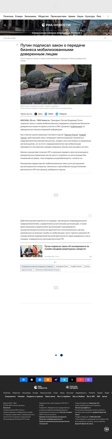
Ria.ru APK (91, 396)
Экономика (26, 393)
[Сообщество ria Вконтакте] (40, 380)
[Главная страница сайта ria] (56, 25)
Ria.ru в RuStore (79, 396)
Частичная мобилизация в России (47, 270)
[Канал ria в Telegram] (64, 380)
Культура (70, 393)
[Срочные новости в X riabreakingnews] (80, 380)
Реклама (21, 396)
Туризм (100, 393)
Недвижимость (81, 393)
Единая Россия (71, 135)
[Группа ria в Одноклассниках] (48, 380)
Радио (107, 393)
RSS (98, 396)
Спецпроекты (10, 396)
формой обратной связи (84, 424)
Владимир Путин (62, 266)
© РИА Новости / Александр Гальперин (32, 106)
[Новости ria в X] (72, 380)
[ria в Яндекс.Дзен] (32, 380)
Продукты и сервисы (35, 396)
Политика (6, 393)
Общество (16, 393)
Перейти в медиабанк (51, 106)
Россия (86, 266)
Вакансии (6, 408)
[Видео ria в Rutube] (56, 380)
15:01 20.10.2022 (9, 38)
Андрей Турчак (76, 266)
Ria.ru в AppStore (63, 396)
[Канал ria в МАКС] (24, 380)
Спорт (55, 393)
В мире (35, 393)
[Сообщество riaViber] (88, 380)
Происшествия (45, 393)
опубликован (76, 126)
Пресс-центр (50, 396)
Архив (104, 396)
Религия (92, 393)
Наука (62, 393)
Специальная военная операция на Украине (37, 266)
